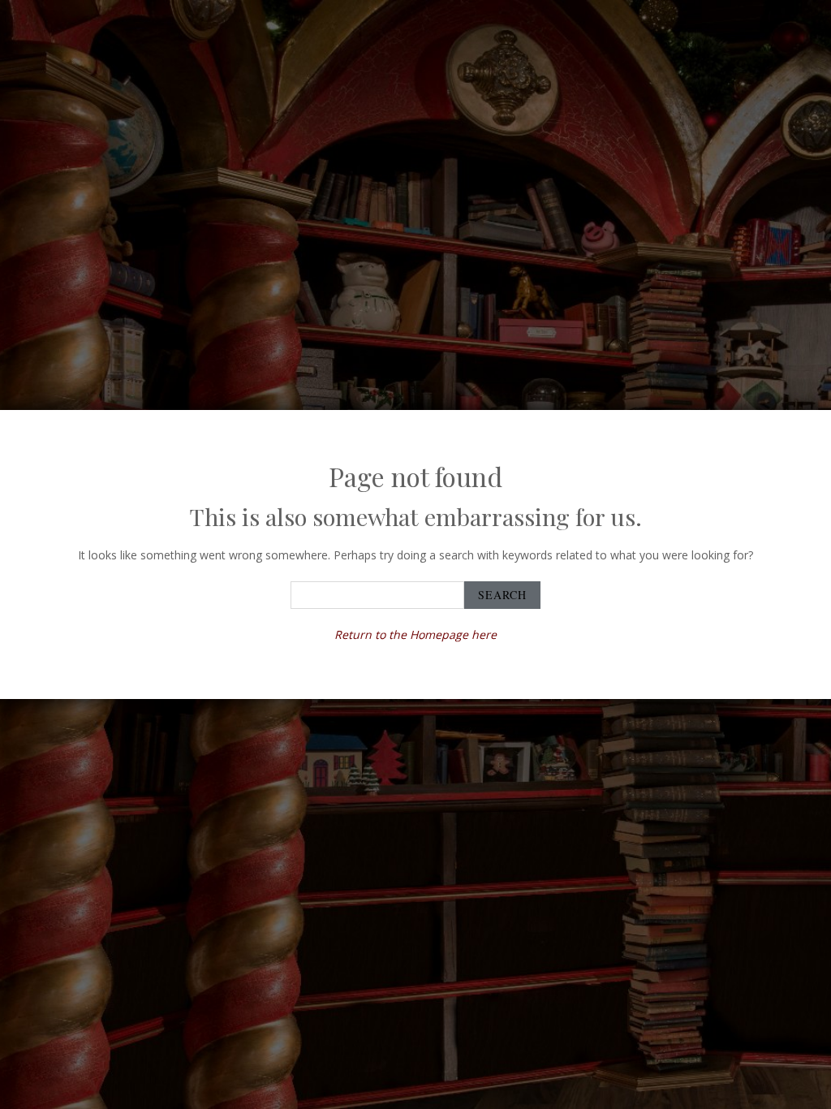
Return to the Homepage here (415, 634)
